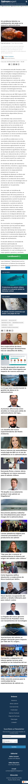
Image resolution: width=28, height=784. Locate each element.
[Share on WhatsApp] (19, 64)
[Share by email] (16, 64)
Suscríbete (14, 747)
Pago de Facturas (14, 716)
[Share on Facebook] (9, 64)
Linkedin (14, 722)
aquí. (7, 267)
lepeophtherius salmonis (10, 327)
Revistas (11, 4)
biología (4, 320)
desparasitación (18, 322)
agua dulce (12, 320)
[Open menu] (26, 1)
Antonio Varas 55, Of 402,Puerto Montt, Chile (14, 779)
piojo (11, 325)
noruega (4, 325)
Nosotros (23, 4)
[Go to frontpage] (12, 2)
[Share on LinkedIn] (14, 64)
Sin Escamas (17, 4)
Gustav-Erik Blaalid (14, 758)
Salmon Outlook (14, 713)
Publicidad (14, 709)
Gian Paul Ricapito (14, 764)
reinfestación (6, 322)
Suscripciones (14, 706)
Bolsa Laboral (5, 4)
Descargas (14, 719)
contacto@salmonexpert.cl (14, 771)
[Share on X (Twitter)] (11, 64)
